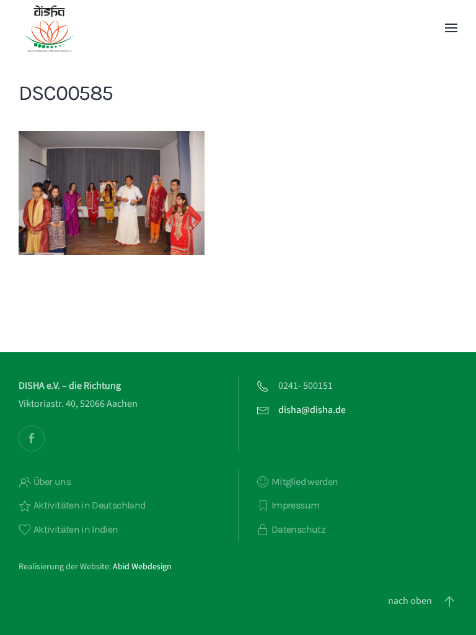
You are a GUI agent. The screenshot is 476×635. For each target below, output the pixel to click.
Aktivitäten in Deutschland (89, 505)
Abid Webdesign (142, 567)
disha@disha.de (312, 410)
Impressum (295, 505)
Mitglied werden (304, 481)
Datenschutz (298, 529)
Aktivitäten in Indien (75, 529)
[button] (451, 28)
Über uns (52, 481)
